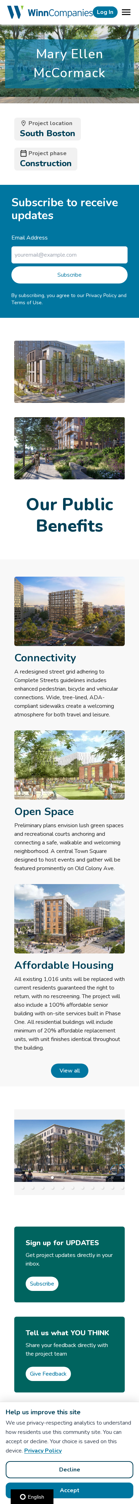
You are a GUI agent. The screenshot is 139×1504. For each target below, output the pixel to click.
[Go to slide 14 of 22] (42, 1187)
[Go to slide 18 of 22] (82, 1187)
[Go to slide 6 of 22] (72, 1177)
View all (70, 1071)
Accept (69, 1490)
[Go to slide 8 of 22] (92, 1177)
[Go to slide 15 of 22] (52, 1187)
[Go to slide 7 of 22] (82, 1177)
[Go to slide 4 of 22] (52, 1177)
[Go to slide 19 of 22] (92, 1187)
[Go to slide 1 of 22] (22, 1177)
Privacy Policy (43, 1451)
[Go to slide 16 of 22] (62, 1187)
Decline (69, 1470)
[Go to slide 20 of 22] (102, 1187)
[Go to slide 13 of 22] (32, 1187)
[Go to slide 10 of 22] (112, 1177)
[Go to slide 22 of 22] (122, 1187)
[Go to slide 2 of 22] (32, 1177)
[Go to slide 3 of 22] (42, 1177)
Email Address (29, 238)
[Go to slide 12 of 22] (22, 1187)
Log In (105, 12)
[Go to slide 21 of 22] (112, 1187)
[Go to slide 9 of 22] (102, 1177)
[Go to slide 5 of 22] (62, 1177)
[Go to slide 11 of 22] (122, 1177)
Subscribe (69, 275)
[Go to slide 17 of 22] (72, 1187)
